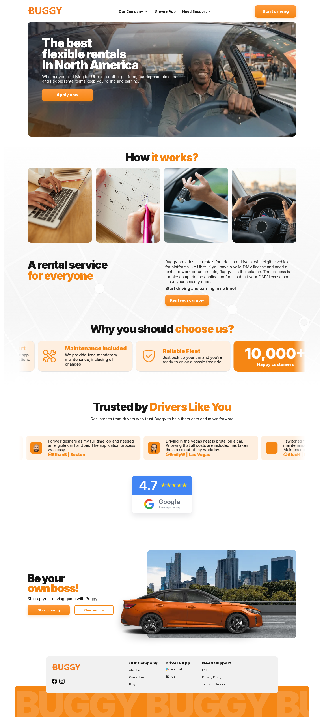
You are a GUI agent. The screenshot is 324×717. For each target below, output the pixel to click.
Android (176, 669)
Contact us (94, 610)
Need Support (194, 11)
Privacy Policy (211, 677)
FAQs (205, 670)
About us (135, 670)
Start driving (275, 11)
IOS (173, 676)
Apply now (67, 94)
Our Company (131, 11)
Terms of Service (214, 684)
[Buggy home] (52, 11)
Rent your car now (187, 300)
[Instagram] (62, 681)
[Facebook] (54, 681)
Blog (132, 684)
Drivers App (165, 11)
